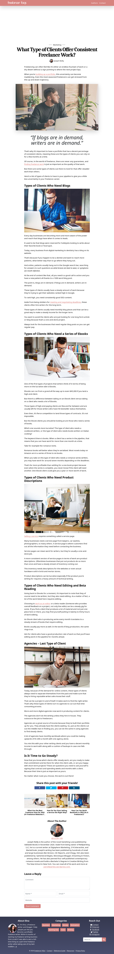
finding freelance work (34, 164)
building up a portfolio (45, 74)
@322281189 (57, 838)
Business (46, 925)
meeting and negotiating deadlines (65, 302)
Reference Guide (59, 951)
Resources (70, 951)
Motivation (75, 925)
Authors (94, 3)
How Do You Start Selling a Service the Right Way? (57, 811)
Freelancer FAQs (39, 951)
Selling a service (31, 536)
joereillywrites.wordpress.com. (57, 867)
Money (65, 925)
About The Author (57, 820)
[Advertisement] (57, 24)
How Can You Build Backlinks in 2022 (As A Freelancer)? (79, 812)
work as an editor (42, 603)
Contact (102, 3)
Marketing (57, 45)
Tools (63, 930)
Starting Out (53, 930)
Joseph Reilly (59, 61)
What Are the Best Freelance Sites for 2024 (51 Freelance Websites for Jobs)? (35, 813)
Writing (70, 930)
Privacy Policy (80, 951)
